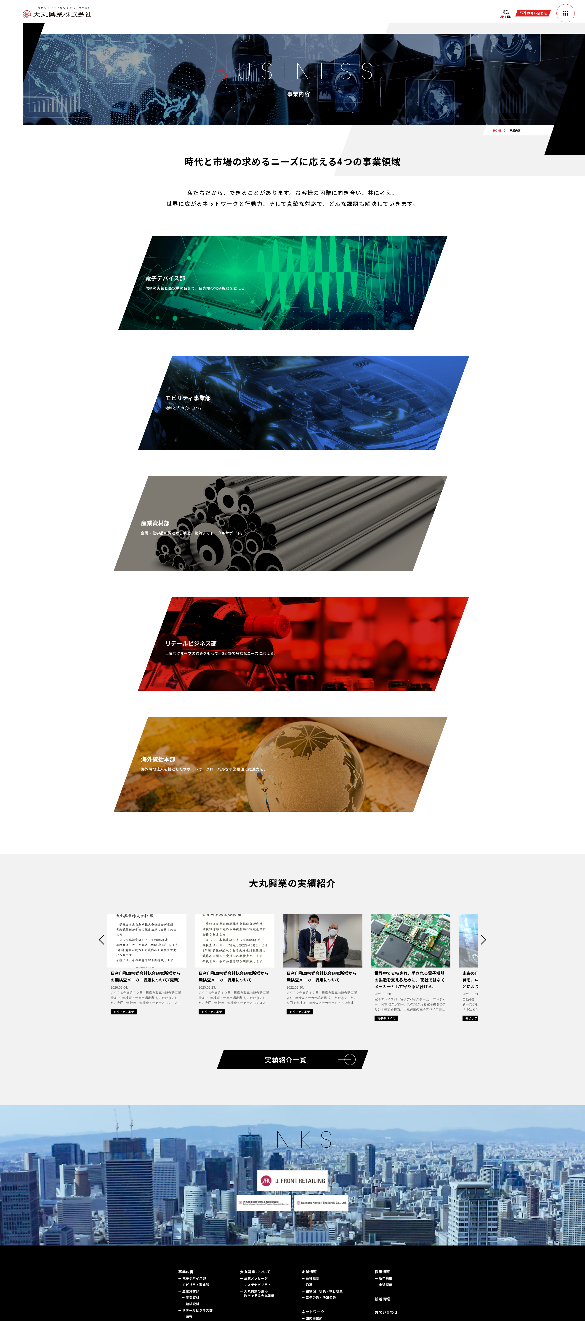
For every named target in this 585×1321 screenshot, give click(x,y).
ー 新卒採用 (383, 1278)
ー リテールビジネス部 (195, 1310)
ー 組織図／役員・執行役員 (322, 1291)
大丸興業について (255, 1271)
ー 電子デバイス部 (192, 1278)
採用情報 (382, 1271)
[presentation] (103, 939)
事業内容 (186, 1271)
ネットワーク (313, 1311)
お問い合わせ (386, 1312)
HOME (497, 130)
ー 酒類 (187, 1316)
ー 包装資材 (190, 1304)
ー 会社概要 (310, 1278)
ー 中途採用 (383, 1284)
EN (509, 16)
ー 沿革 (307, 1284)
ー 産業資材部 (188, 1291)
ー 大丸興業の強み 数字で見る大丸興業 (257, 1293)
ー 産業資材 (190, 1297)
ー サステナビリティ (255, 1284)
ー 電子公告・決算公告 (319, 1297)
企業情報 (309, 1271)
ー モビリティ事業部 (193, 1284)
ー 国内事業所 (312, 1318)
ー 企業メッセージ (254, 1278)
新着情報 (382, 1299)
